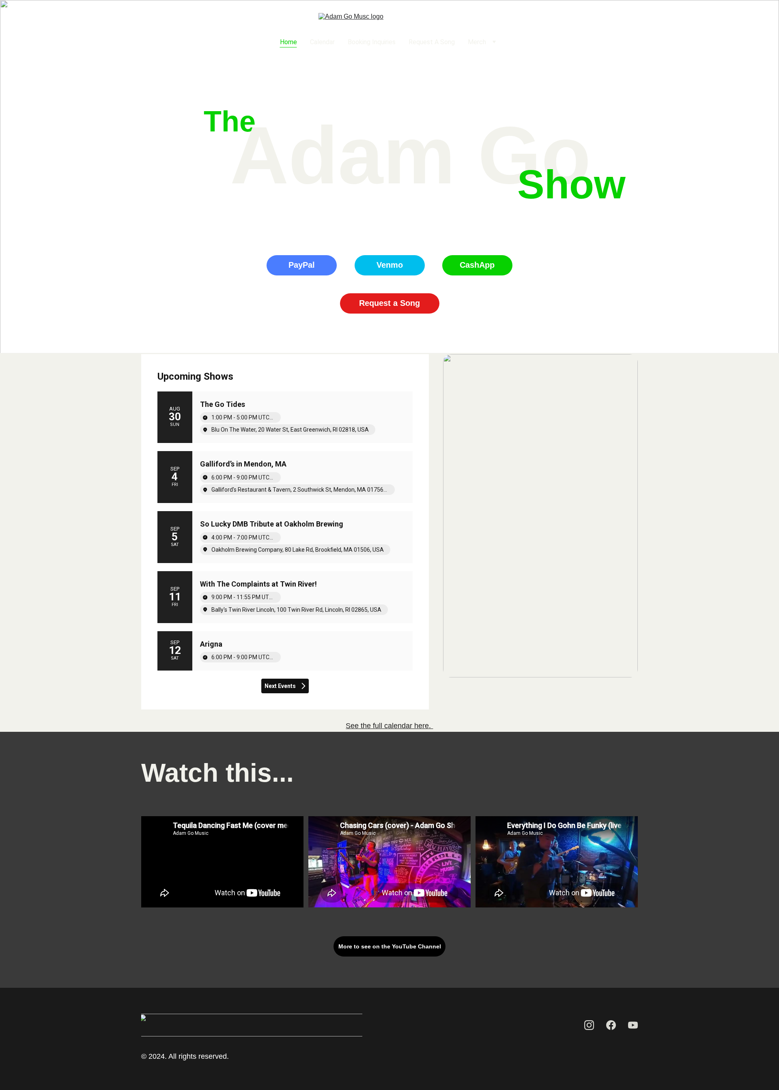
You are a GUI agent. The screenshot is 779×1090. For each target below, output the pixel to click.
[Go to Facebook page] (171, 42)
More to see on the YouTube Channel (389, 946)
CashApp (477, 264)
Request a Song (389, 303)
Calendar (322, 42)
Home (288, 42)
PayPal (301, 264)
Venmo (390, 264)
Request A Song (432, 42)
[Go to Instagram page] (156, 42)
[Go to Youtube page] (184, 42)
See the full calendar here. (389, 726)
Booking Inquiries (372, 42)
